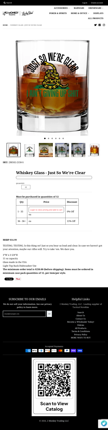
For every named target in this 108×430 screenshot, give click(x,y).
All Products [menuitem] (95, 18)
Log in (84, 3)
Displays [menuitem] (98, 13)
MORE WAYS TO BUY (81, 337)
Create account (97, 3)
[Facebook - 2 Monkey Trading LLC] (99, 25)
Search (80, 312)
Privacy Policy (80, 334)
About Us (80, 315)
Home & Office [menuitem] (79, 13)
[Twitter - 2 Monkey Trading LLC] (95, 25)
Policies (80, 325)
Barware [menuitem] (79, 8)
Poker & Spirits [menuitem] (58, 13)
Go (49, 314)
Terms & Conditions (81, 331)
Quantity (20, 183)
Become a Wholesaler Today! (80, 321)
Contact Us (81, 318)
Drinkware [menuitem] (94, 8)
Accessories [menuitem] (61, 8)
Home (5, 25)
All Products (80, 328)
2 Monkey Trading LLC (58, 420)
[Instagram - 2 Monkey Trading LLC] (104, 25)
